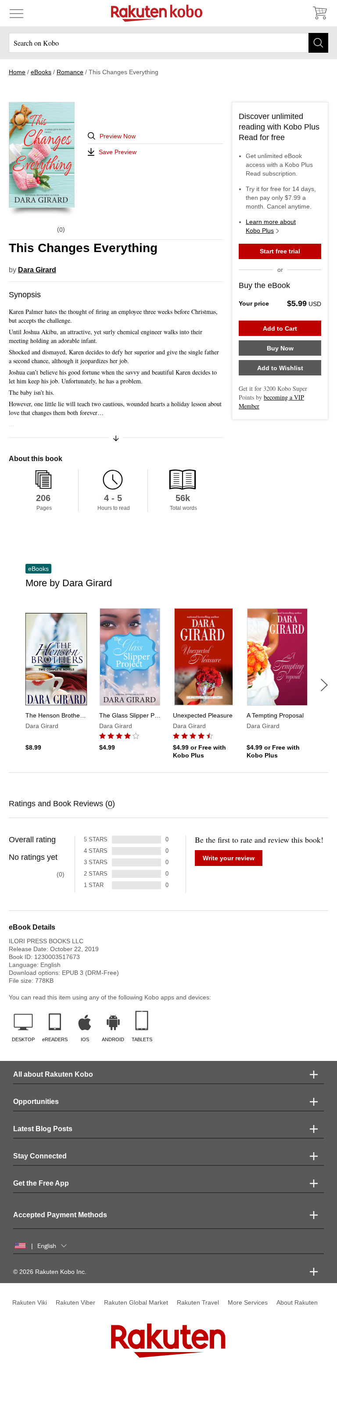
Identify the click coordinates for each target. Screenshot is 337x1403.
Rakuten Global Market (136, 1302)
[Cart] (319, 13)
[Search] (318, 43)
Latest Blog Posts (42, 1128)
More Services (248, 1302)
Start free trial (280, 251)
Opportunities (36, 1101)
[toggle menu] (16, 13)
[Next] (324, 685)
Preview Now (118, 136)
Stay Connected (40, 1156)
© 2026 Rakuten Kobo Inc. (49, 1271)
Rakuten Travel (198, 1302)
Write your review (229, 858)
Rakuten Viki (29, 1302)
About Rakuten (297, 1302)
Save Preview (117, 151)
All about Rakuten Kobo (53, 1074)
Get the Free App (41, 1183)
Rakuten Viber (75, 1302)
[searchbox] (168, 43)
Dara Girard (37, 270)
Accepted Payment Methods (60, 1215)
